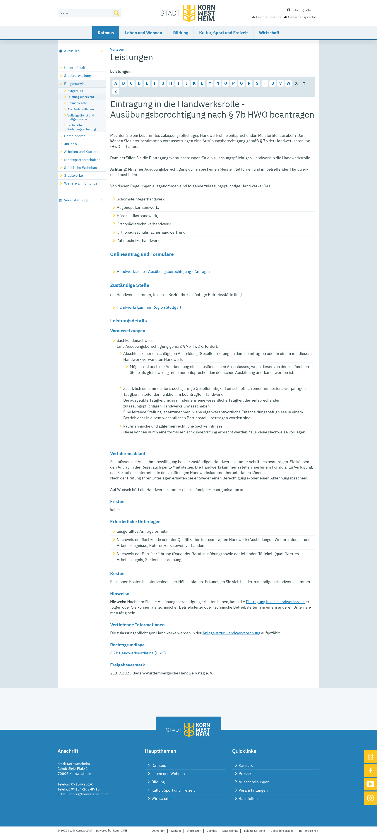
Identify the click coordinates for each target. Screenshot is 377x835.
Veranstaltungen (77, 200)
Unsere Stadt (74, 67)
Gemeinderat (74, 136)
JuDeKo (70, 144)
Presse (245, 773)
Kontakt (176, 831)
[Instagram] (370, 798)
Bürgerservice (75, 83)
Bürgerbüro (75, 91)
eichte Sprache (254, 831)
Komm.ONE (120, 830)
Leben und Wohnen (143, 32)
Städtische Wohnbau (80, 167)
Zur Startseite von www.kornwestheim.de (188, 13)
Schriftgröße (301, 10)
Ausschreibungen (254, 781)
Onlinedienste (77, 103)
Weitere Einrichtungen (81, 183)
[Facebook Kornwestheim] (370, 770)
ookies (212, 831)
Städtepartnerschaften (82, 159)
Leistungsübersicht (80, 97)
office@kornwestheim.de (88, 794)
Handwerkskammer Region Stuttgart (149, 307)
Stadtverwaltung (77, 75)
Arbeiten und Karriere (81, 151)
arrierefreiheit (308, 831)
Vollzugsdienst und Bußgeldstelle (80, 117)
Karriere (246, 765)
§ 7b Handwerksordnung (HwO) (138, 652)
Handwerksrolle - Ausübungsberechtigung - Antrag (161, 271)
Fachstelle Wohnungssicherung (81, 127)
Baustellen (248, 798)
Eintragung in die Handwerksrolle (275, 601)
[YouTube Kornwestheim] (370, 784)
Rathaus (106, 32)
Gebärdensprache (302, 17)
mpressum (194, 831)
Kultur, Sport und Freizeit (223, 32)
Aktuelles (72, 51)
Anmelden (158, 831)
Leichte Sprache (268, 17)
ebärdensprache (282, 831)
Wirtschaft (269, 32)
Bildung (180, 32)
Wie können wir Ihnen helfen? (81, 6)
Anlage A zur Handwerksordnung (231, 632)
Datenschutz (230, 831)
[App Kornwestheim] (370, 756)
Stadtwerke (73, 175)
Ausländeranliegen (80, 109)
